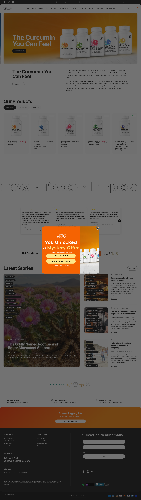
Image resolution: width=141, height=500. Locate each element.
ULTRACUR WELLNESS (61, 261)
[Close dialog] (97, 228)
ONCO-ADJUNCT (61, 256)
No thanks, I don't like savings (61, 265)
